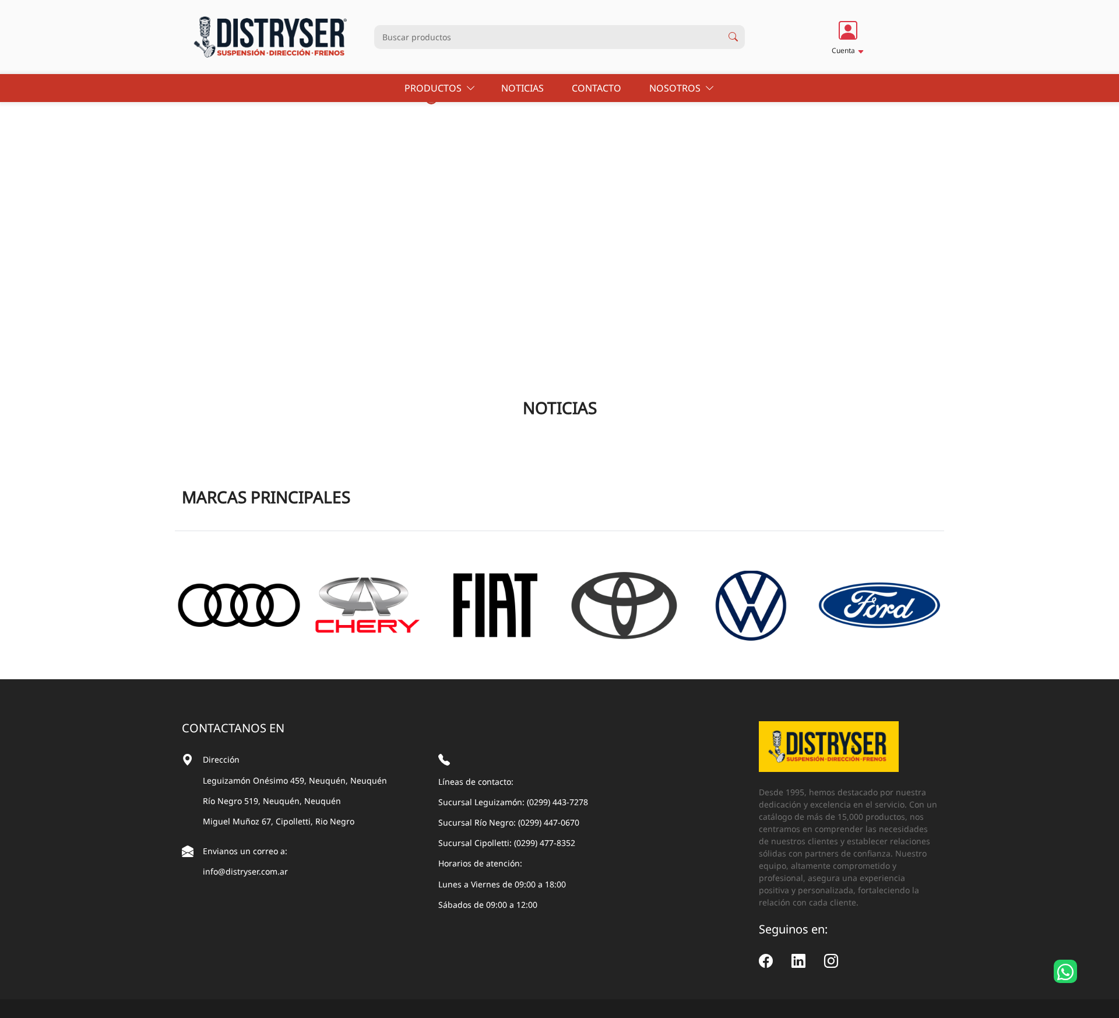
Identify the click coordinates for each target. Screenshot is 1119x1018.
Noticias (523, 88)
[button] (848, 36)
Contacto (598, 88)
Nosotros (677, 88)
